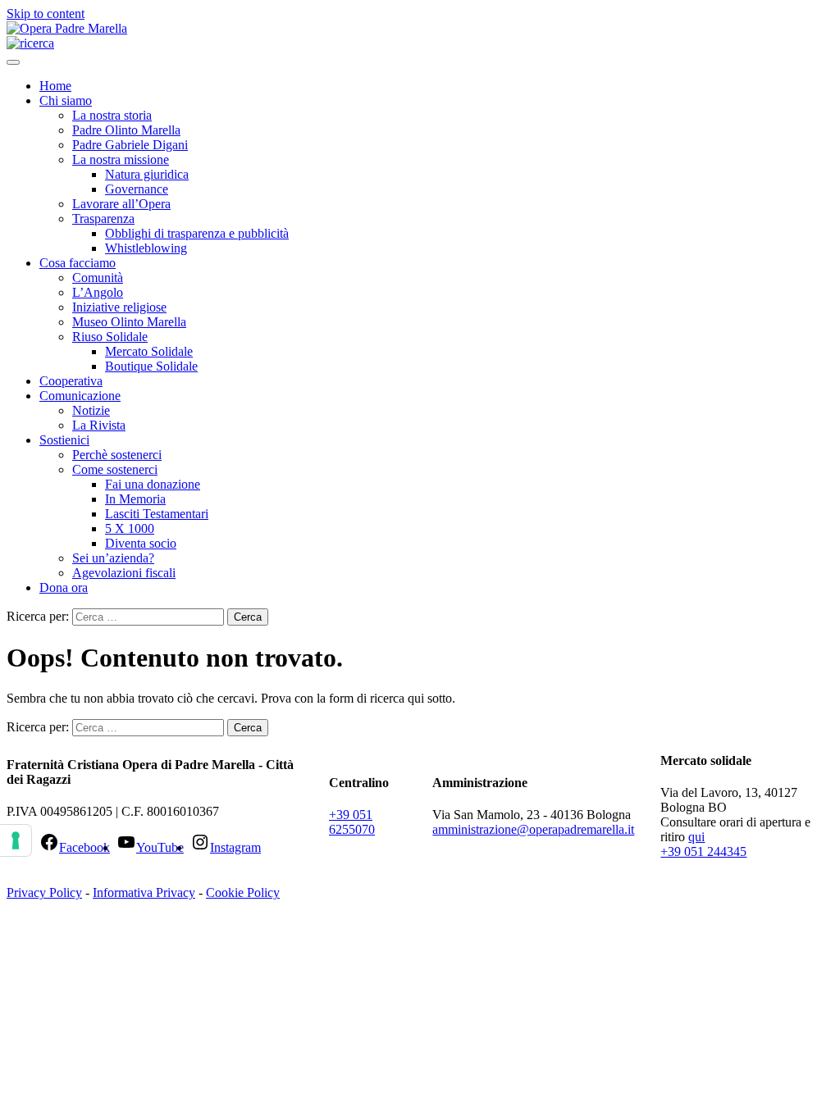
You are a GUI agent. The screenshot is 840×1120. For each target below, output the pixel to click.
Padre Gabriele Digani (130, 145)
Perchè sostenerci (117, 455)
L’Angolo (97, 292)
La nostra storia (112, 115)
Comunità (97, 278)
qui (696, 837)
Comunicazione (80, 396)
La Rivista (99, 425)
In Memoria (135, 499)
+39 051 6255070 (352, 822)
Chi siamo (65, 100)
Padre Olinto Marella (126, 130)
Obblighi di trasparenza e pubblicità (197, 233)
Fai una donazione (152, 484)
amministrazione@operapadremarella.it (533, 829)
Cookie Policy (243, 892)
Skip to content (45, 13)
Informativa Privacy (144, 892)
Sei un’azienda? (113, 558)
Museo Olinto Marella (129, 322)
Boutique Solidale (151, 366)
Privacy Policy (44, 892)
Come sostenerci (115, 469)
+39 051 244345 (703, 851)
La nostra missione (120, 159)
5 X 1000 (129, 528)
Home (55, 86)
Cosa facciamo (77, 263)
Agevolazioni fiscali (124, 573)
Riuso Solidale (110, 337)
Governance (136, 189)
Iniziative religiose (119, 307)
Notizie (91, 410)
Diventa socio (140, 543)
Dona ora (63, 587)
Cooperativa (71, 381)
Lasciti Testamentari (156, 514)
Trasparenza (103, 218)
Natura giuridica (147, 174)
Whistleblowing (146, 248)
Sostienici (64, 440)
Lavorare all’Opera (121, 204)
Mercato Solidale (149, 351)
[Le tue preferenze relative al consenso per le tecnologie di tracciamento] (15, 840)
